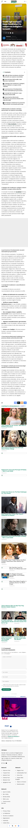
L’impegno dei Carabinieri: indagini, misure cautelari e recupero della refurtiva (14, 85)
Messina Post (6, 780)
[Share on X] (8, 33)
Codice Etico (6, 823)
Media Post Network (13, 736)
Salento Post (6, 775)
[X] (4, 763)
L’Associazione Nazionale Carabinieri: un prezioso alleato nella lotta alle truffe (13, 99)
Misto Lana (6, 799)
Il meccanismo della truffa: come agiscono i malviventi (12, 80)
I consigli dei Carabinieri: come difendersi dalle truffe (12, 94)
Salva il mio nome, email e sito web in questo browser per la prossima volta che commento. (14, 685)
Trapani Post (6, 773)
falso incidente (12, 124)
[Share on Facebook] (6, 33)
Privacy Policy (6, 811)
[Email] (10, 33)
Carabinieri (19, 192)
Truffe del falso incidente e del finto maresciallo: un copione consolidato (13, 76)
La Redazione (6, 813)
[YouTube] (6, 763)
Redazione (8, 36)
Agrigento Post (7, 782)
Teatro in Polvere (21, 781)
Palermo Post (6, 770)
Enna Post (19, 775)
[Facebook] (2, 763)
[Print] (13, 33)
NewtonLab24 (20, 784)
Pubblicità (5, 820)
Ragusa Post (20, 770)
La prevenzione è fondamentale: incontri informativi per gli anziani (12, 89)
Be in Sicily (5, 794)
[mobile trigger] (2, 1)
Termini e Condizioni (8, 815)
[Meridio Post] (14, 1)
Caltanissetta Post (22, 773)
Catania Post (6, 777)
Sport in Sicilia (6, 792)
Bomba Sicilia (6, 796)
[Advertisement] (14, 232)
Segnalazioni (6, 818)
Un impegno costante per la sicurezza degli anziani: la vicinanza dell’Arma (14, 103)
